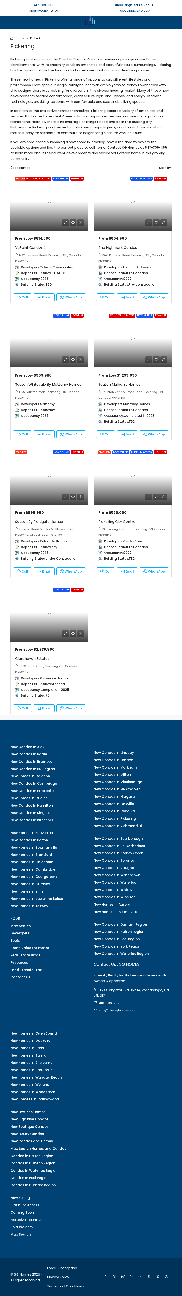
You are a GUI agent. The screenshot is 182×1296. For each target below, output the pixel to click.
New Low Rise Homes (28, 1112)
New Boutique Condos (29, 1126)
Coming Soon (22, 1212)
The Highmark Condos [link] (117, 247)
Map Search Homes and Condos (38, 1148)
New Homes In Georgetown (33, 876)
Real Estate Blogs (25, 955)
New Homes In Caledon (30, 776)
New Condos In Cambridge (33, 783)
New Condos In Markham (115, 767)
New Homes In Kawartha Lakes (36, 898)
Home (20, 38)
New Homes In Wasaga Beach (36, 1077)
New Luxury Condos (27, 1134)
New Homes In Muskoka (30, 1040)
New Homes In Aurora (112, 904)
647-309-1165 (43, 5)
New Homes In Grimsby (30, 884)
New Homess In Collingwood (34, 1099)
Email (46, 297)
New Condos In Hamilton (31, 805)
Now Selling (20, 1197)
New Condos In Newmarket (117, 789)
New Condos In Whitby (113, 889)
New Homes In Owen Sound (33, 1033)
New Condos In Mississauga (118, 782)
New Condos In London (113, 760)
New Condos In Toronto (114, 860)
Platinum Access (24, 1205)
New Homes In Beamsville (115, 911)
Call (25, 297)
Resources (19, 962)
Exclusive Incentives (27, 1219)
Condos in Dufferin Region (32, 1163)
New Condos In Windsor (114, 897)
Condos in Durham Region (33, 1185)
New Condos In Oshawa (114, 811)
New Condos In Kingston (31, 812)
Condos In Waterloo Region (34, 1170)
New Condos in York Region (117, 946)
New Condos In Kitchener (31, 820)
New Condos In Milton (112, 774)
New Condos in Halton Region (119, 931)
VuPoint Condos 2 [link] (30, 247)
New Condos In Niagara (114, 796)
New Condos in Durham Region (120, 924)
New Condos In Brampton (32, 761)
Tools (15, 940)
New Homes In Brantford (31, 854)
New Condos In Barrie (28, 754)
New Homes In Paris (27, 1048)
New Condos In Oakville (114, 804)
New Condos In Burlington (32, 769)
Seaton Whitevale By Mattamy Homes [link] (48, 384)
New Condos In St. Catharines (119, 846)
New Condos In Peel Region (117, 939)
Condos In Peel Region (29, 1177)
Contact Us (20, 977)
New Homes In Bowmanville (33, 847)
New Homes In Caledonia (31, 862)
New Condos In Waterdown (117, 875)
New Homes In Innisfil (28, 891)
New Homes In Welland (29, 1084)
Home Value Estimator (29, 948)
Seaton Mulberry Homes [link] (119, 384)
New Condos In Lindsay (114, 752)
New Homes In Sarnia (28, 1055)
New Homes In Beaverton (31, 832)
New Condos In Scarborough (118, 838)
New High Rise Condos (29, 1119)
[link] (49, 201)
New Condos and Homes (31, 1141)
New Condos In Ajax (27, 747)
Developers (20, 933)
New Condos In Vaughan (115, 867)
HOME (15, 918)
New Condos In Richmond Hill (119, 826)
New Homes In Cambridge (32, 869)
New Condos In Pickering (115, 818)
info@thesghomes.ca (43, 10)
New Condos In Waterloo (115, 882)
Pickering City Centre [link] (116, 521)
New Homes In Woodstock (32, 1092)
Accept (170, 1290)
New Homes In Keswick (29, 906)
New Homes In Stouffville (31, 1070)
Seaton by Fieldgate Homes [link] (39, 521)
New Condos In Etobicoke (32, 790)
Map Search (20, 926)
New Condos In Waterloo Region (121, 953)
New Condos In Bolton (29, 840)
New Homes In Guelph (29, 798)
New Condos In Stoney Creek (118, 853)
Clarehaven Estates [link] (32, 658)
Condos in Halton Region (31, 1156)
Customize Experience (138, 1290)
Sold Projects (21, 1227)
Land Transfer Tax (26, 970)
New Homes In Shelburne (31, 1062)
